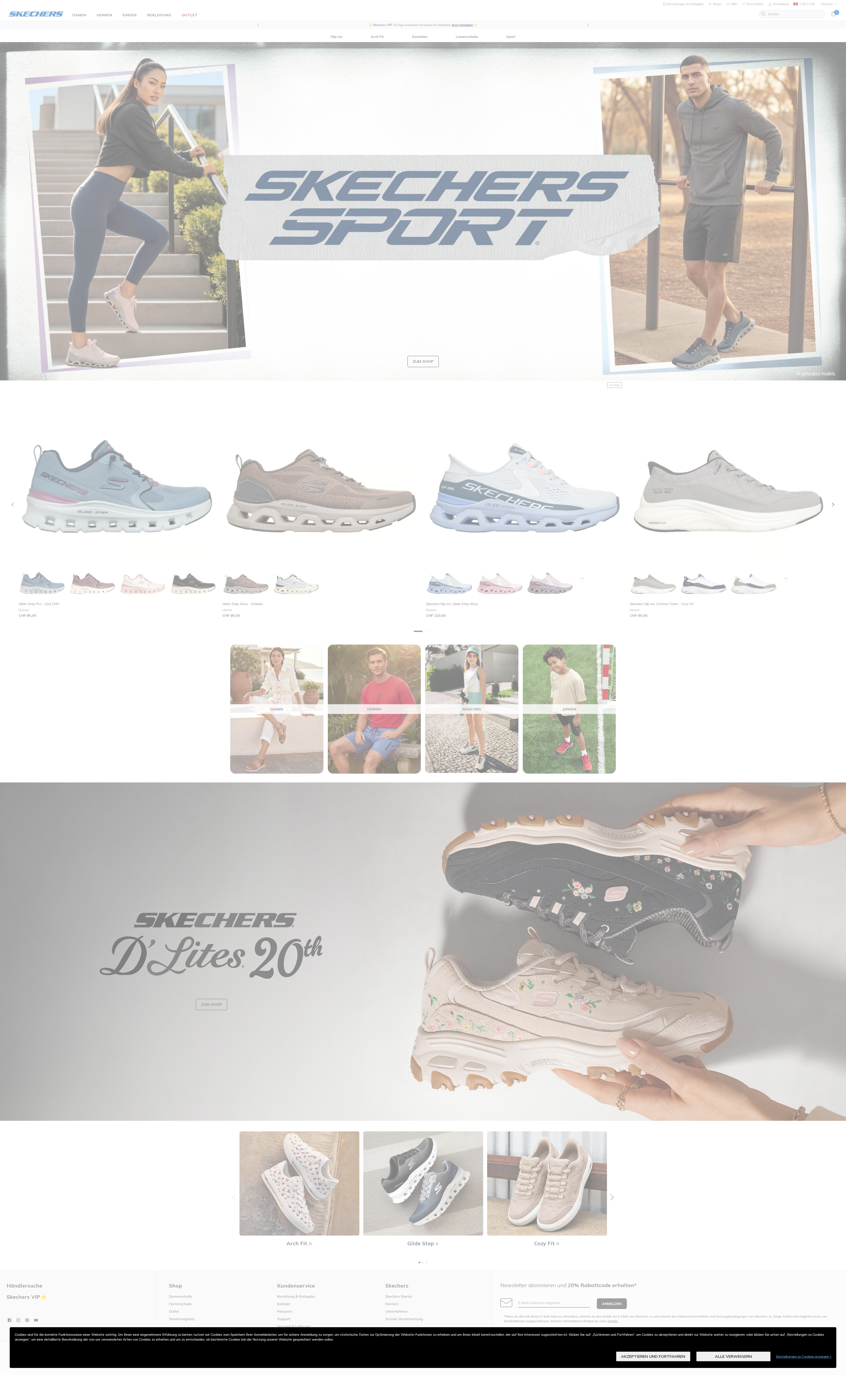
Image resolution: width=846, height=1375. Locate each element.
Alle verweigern (733, 1356)
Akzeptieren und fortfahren (653, 1356)
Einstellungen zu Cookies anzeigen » (803, 1356)
